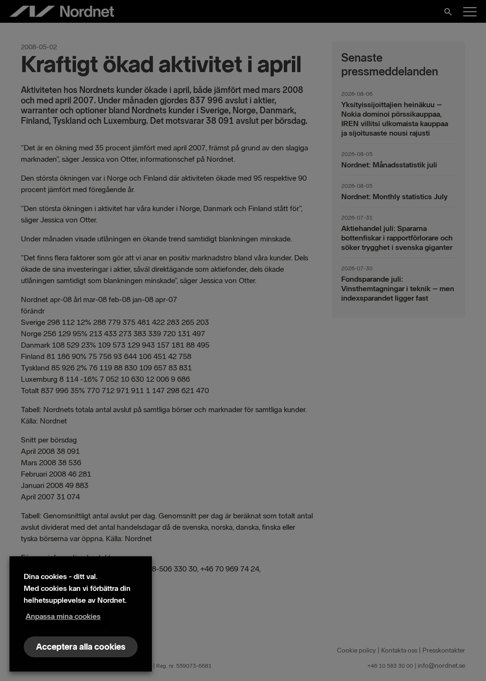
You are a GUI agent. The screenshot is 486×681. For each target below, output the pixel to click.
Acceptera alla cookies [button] (80, 647)
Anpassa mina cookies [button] (63, 616)
